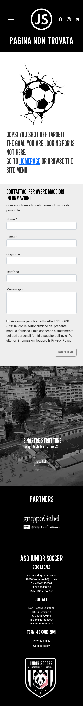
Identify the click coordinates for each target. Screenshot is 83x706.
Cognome (13, 254)
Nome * (11, 219)
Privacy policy (41, 640)
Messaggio (14, 289)
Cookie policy (41, 645)
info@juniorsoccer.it (41, 619)
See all (41, 461)
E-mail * (12, 237)
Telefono (12, 272)
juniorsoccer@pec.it (41, 623)
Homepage (29, 161)
